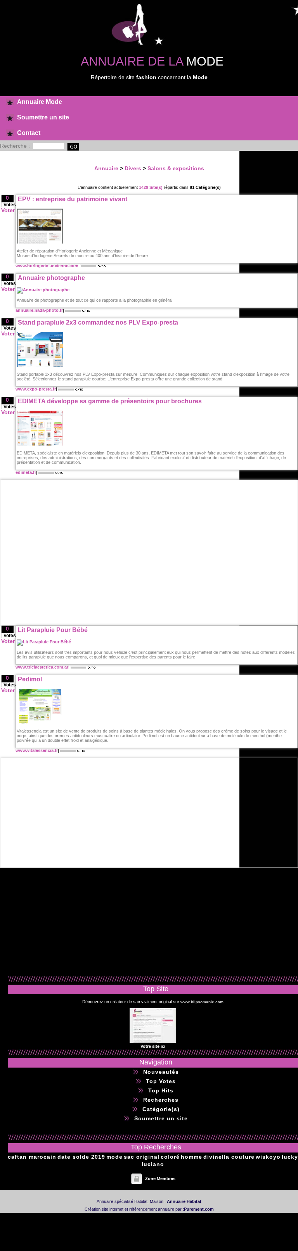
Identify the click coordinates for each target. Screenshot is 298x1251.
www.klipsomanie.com (202, 1002)
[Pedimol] (40, 722)
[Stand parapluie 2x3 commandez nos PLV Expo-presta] (40, 365)
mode (114, 1157)
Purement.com (199, 1209)
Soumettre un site (43, 117)
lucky (290, 1157)
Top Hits (160, 1090)
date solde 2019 (81, 1157)
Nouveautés (161, 1072)
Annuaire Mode (39, 101)
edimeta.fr (26, 472)
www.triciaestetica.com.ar (42, 667)
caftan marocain (32, 1157)
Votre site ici (152, 1046)
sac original (141, 1157)
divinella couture (229, 1157)
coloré (170, 1157)
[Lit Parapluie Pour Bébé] (44, 641)
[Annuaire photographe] (43, 289)
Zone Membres (160, 1178)
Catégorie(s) (161, 1109)
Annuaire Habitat (184, 1201)
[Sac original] (153, 1041)
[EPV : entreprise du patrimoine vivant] (40, 242)
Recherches (160, 1100)
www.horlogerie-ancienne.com (47, 265)
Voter (8, 210)
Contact (28, 133)
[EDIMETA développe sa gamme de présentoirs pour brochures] (40, 444)
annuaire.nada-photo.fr (39, 310)
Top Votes (161, 1081)
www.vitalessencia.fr (37, 750)
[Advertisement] (90, 552)
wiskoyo (268, 1157)
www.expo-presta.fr (36, 389)
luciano (153, 1164)
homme (191, 1157)
